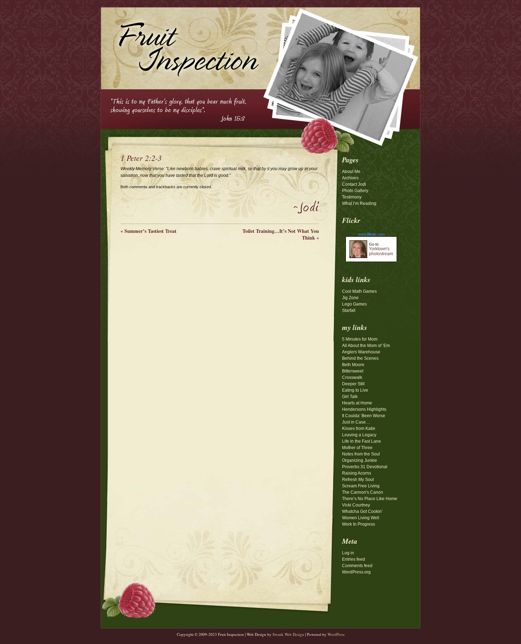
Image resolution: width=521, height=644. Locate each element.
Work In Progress (358, 524)
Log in (348, 552)
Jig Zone (350, 297)
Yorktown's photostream (381, 251)
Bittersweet (352, 371)
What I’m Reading (359, 203)
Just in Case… (356, 422)
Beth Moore (353, 364)
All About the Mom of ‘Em (366, 345)
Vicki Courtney (356, 505)
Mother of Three (357, 447)
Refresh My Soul (358, 479)
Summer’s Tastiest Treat (149, 231)
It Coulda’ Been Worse (363, 415)
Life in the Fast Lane (361, 441)
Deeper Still (353, 383)
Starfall (348, 310)
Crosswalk (352, 377)
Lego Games (354, 304)
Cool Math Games (359, 291)
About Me (351, 171)
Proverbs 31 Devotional (364, 466)
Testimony (352, 197)
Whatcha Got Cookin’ (362, 511)
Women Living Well (360, 517)
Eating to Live (355, 390)
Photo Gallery (355, 190)
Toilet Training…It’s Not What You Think (280, 234)
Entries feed (353, 559)
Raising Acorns (356, 473)
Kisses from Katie (358, 428)
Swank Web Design (288, 634)
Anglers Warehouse (361, 351)
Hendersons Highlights (364, 409)
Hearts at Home (357, 403)
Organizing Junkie (359, 460)
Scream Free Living (361, 485)
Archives (350, 177)
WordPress (335, 634)
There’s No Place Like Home (369, 498)
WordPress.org (356, 572)
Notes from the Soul (361, 454)
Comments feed (357, 565)
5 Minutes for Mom (359, 339)
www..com (371, 234)
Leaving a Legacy (359, 434)
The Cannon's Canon (362, 492)
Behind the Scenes (360, 358)
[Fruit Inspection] (180, 42)
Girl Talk (350, 396)
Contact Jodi (354, 184)
